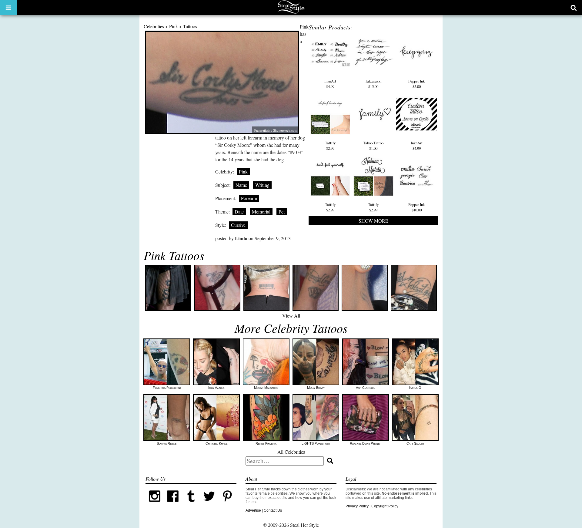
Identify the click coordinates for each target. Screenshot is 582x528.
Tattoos (190, 26)
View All (291, 315)
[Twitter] (209, 504)
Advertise (253, 510)
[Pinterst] (227, 504)
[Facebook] (173, 504)
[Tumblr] (191, 504)
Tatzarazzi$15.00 (373, 83)
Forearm (249, 198)
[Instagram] (155, 504)
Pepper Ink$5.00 (416, 83)
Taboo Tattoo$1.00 (373, 145)
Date (239, 211)
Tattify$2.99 (330, 145)
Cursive (238, 225)
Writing (262, 185)
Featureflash (262, 130)
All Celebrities (291, 452)
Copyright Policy (384, 506)
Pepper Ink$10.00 (416, 207)
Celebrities (154, 26)
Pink (173, 26)
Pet (282, 211)
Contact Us (273, 510)
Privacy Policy (357, 506)
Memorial (261, 211)
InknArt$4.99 (330, 83)
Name (241, 185)
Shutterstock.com (285, 130)
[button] (8, 7)
